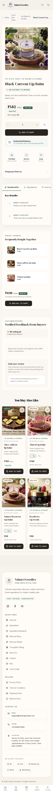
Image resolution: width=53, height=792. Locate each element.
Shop (7, 17)
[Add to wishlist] (44, 125)
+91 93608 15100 (18, 727)
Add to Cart (28, 132)
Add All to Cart (20, 303)
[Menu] (3, 5)
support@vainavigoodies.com (23, 716)
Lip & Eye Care (13, 17)
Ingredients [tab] (32, 187)
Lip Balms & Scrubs (25, 17)
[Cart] (48, 5)
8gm (8, 531)
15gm (15, 531)
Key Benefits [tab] (13, 187)
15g (39, 456)
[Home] (2, 18)
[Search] (42, 5)
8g (34, 456)
